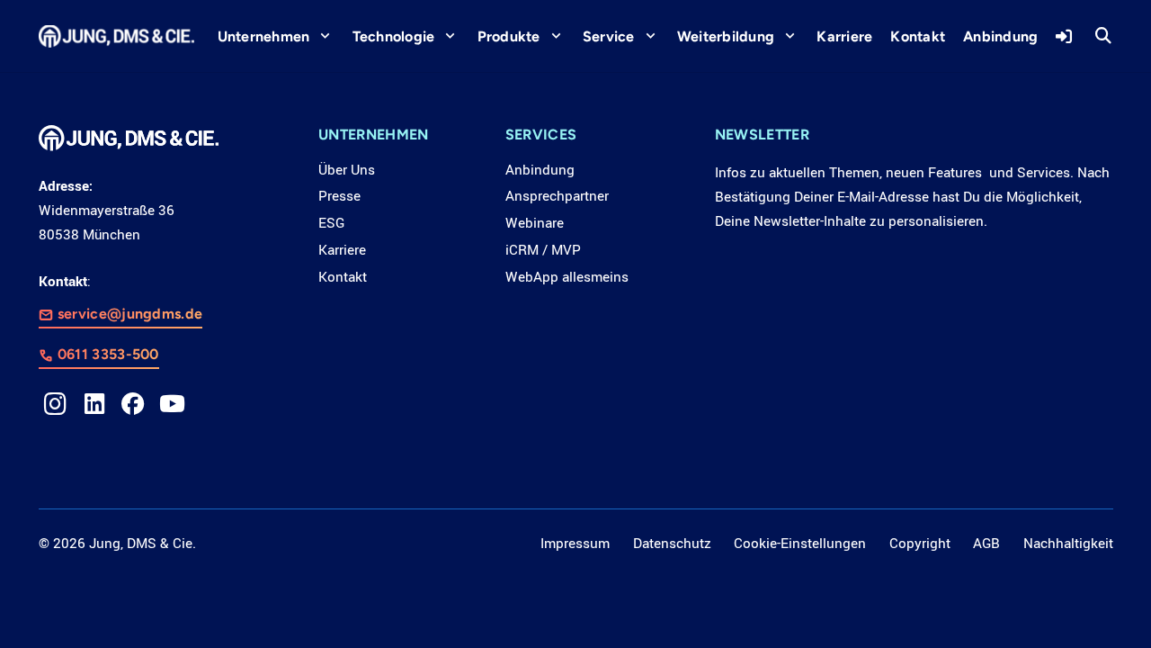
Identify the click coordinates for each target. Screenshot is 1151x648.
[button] (1103, 36)
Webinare (534, 223)
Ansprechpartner (557, 196)
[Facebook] (133, 404)
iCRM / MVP (543, 250)
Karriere (342, 250)
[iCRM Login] (1066, 36)
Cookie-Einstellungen (800, 544)
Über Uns (346, 170)
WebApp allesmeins (567, 277)
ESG (331, 223)
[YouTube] (173, 404)
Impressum (575, 544)
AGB (986, 544)
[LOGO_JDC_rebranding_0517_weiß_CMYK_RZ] (117, 36)
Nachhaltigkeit (1068, 544)
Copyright (919, 544)
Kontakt (342, 277)
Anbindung (540, 170)
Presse (339, 196)
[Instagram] (56, 404)
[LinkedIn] (94, 404)
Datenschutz (672, 544)
